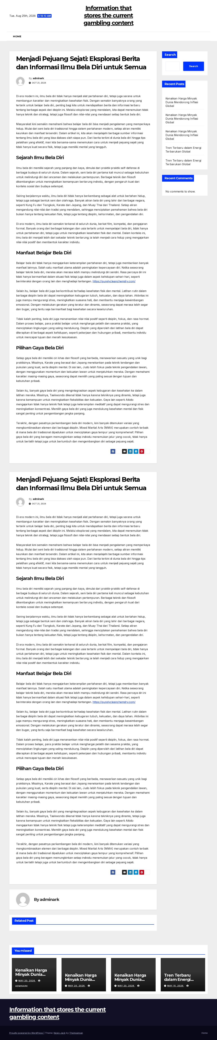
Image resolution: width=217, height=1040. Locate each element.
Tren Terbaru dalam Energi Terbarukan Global (183, 979)
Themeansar (76, 1033)
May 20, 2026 (27, 980)
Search (170, 55)
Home (17, 36)
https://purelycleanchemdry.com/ (114, 281)
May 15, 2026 (175, 985)
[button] (206, 36)
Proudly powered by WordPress (26, 1033)
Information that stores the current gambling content (108, 15)
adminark (38, 78)
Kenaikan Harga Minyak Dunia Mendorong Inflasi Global (181, 102)
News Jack (59, 1033)
